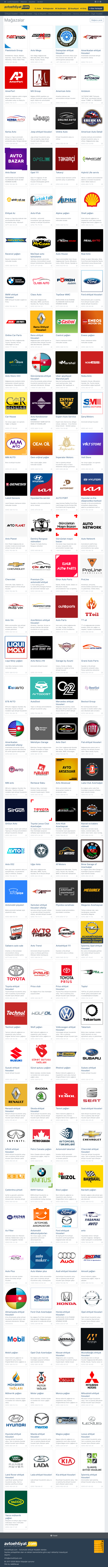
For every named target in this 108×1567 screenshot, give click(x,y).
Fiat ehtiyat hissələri (91, 742)
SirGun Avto (11, 823)
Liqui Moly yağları (14, 661)
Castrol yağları (63, 335)
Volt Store (86, 457)
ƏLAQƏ (40, 2)
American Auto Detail (91, 132)
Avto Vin (9, 620)
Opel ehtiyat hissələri (91, 1312)
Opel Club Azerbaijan (41, 1352)
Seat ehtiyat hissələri (91, 1108)
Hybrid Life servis (90, 172)
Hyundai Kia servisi (40, 498)
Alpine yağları (62, 213)
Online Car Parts (13, 335)
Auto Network (88, 538)
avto (83, 1230)
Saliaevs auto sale (14, 945)
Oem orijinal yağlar (40, 457)
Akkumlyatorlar (54, 14)
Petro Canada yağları (41, 1149)
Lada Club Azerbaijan (92, 783)
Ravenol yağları (12, 254)
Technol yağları (12, 1027)
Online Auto (62, 132)
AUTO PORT (62, 498)
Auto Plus (10, 1271)
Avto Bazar (10, 172)
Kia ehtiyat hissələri (66, 1474)
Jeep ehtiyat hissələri (41, 132)
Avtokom (85, 91)
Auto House (62, 254)
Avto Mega (36, 50)
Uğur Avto (36, 864)
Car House (10, 416)
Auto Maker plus (39, 1271)
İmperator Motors (64, 457)
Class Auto (36, 294)
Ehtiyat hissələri (11, 14)
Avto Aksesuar (63, 783)
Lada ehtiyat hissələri (41, 1474)
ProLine (85, 579)
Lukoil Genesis (12, 498)
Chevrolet (10, 579)
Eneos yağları (88, 335)
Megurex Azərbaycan (92, 905)
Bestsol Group (88, 701)
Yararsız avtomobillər (81, 14)
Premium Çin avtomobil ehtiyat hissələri (39, 582)
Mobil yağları (11, 1352)
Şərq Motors (87, 416)
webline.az (14, 1564)
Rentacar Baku (38, 783)
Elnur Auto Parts (64, 579)
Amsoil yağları (88, 1271)
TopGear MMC (63, 294)
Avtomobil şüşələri (14, 905)
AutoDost (35, 701)
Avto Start (61, 742)
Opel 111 (35, 172)
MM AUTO (10, 457)
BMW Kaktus (37, 1190)
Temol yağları (62, 1108)
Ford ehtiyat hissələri (91, 294)
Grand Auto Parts (90, 661)
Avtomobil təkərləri (65, 1149)
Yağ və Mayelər (40, 14)
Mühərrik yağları (13, 1393)
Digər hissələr (96, 14)
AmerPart (10, 91)
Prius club (36, 986)
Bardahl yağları (88, 1190)
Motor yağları (37, 1393)
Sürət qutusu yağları (41, 1068)
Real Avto (86, 254)
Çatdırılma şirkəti (13, 1190)
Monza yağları (63, 1393)
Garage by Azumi (64, 661)
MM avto (9, 783)
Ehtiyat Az (10, 213)
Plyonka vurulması (65, 905)
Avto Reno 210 (38, 661)
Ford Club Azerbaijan (41, 1312)
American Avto (63, 91)
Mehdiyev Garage (39, 742)
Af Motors (61, 864)
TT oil (84, 620)
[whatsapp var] (26, 62)
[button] (96, 8)
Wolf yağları (36, 1027)
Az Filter (9, 1230)
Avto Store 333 (12, 376)
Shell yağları (87, 213)
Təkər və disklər (26, 14)
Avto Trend (36, 945)
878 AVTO (10, 701)
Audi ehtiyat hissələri (66, 1271)
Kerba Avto (10, 132)
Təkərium (86, 1027)
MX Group (36, 91)
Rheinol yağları (63, 1068)
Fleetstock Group (14, 50)
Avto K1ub (36, 213)
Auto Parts (61, 620)
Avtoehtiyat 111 (63, 945)
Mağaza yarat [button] (96, 20)
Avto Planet (11, 538)
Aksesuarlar (66, 14)
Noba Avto (86, 376)
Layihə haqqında (13, 2)
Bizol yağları (62, 1190)
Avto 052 (9, 864)
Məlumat (24, 2)
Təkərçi (59, 172)
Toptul (84, 986)
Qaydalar (32, 2)
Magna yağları (63, 1434)
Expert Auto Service (66, 416)
